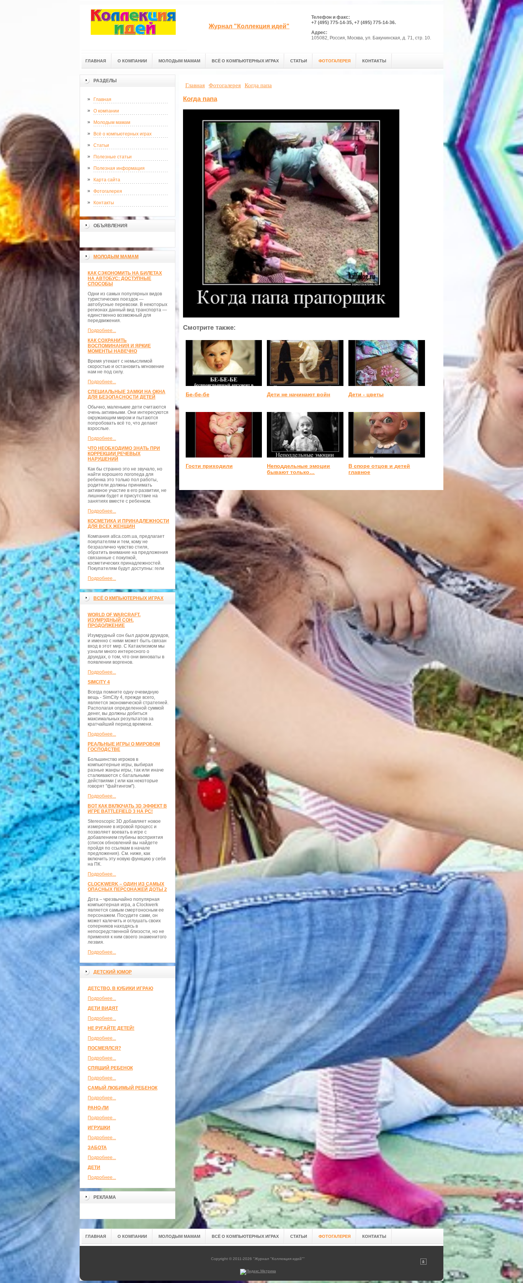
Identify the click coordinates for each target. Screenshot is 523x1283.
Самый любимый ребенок (122, 1088)
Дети (94, 1167)
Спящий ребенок (110, 1068)
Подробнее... (102, 330)
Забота (97, 1147)
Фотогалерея (107, 191)
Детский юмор (112, 972)
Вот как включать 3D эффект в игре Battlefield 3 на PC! (127, 808)
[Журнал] (133, 27)
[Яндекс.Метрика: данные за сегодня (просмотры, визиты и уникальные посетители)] (258, 1272)
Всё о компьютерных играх (122, 134)
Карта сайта (106, 179)
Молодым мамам (111, 122)
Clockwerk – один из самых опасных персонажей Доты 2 (127, 886)
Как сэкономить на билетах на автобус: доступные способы (125, 278)
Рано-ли (98, 1107)
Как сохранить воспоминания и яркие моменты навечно (119, 346)
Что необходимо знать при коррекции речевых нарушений (124, 454)
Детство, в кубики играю (120, 988)
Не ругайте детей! (111, 1028)
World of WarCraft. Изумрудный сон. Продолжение (114, 620)
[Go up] (423, 1263)
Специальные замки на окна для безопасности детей (126, 394)
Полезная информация (119, 168)
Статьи (101, 145)
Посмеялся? (104, 1048)
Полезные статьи (112, 157)
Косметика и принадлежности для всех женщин (128, 523)
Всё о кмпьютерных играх (128, 598)
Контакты (103, 202)
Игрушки (99, 1127)
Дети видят (103, 1008)
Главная (102, 99)
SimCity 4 (99, 682)
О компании (106, 111)
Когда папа (200, 99)
